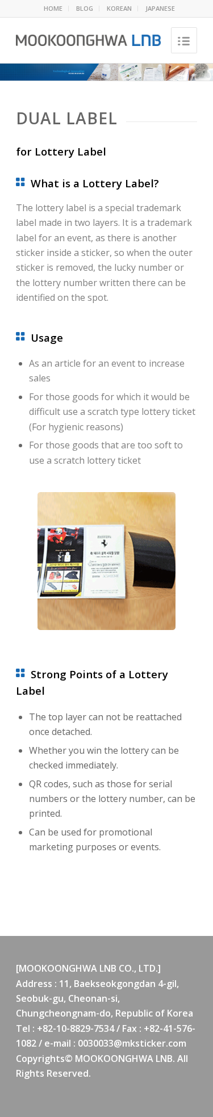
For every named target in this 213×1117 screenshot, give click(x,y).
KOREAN (119, 8)
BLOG (84, 8)
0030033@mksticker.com (132, 1043)
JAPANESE (160, 8)
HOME (53, 8)
